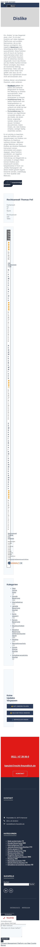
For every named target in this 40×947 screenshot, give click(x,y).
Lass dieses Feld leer (8, 923)
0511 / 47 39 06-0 (20, 756)
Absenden (5, 939)
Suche (32, 884)
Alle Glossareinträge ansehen (13, 184)
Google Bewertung (16, 597)
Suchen (6, 882)
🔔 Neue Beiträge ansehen (20, 713)
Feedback (11, 86)
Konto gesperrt (15, 615)
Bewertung (14, 47)
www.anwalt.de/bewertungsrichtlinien (18, 559)
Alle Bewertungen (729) (12, 264)
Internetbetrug (17, 602)
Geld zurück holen (14, 590)
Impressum (26, 907)
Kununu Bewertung (16, 621)
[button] (5, 6)
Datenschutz (15, 907)
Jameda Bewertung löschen (16, 608)
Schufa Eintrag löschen (15, 649)
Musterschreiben (18, 626)
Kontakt (20, 774)
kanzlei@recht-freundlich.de (20, 765)
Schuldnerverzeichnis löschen (19, 865)
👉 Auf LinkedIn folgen (20, 706)
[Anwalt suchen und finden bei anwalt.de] (15, 564)
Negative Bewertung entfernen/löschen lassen (18, 633)
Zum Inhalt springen (8, 2)
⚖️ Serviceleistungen (20, 719)
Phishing (15, 639)
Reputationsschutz (19, 643)
